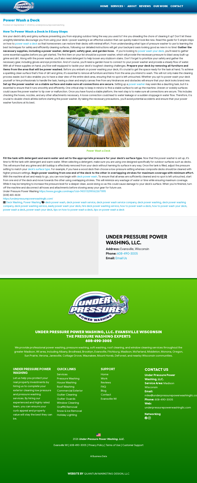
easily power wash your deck (64, 206)
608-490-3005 (127, 254)
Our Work (160, 6)
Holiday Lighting (67, 415)
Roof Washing (65, 386)
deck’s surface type (39, 169)
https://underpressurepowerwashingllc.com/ (28, 198)
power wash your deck (151, 51)
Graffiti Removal (67, 407)
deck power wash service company (116, 202)
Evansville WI (109, 398)
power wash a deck (26, 43)
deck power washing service (31, 206)
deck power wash (87, 176)
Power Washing (32, 202)
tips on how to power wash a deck (73, 209)
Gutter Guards (66, 398)
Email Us (121, 258)
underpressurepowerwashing (49, 25)
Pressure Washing (68, 378)
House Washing (66, 382)
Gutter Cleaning (67, 394)
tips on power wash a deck (109, 209)
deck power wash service (81, 202)
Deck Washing (14, 202)
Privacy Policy (96, 445)
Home (104, 6)
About (132, 6)
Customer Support (132, 445)
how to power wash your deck (169, 206)
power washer (137, 84)
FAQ (103, 386)
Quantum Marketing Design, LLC (106, 473)
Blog (103, 390)
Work (104, 378)
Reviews (145, 6)
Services (117, 6)
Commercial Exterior (70, 390)
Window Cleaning (68, 402)
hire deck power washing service (100, 206)
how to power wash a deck (135, 206)
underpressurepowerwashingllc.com (168, 407)
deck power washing (149, 202)
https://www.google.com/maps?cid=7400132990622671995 (72, 191)
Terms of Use (113, 445)
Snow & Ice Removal (69, 411)
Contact (176, 6)
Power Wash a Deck (21, 20)
